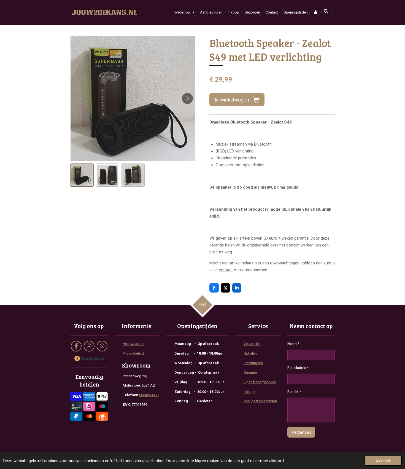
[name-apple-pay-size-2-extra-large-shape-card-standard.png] (102, 396)
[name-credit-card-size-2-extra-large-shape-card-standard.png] (76, 406)
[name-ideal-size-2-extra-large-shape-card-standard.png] (89, 406)
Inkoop (249, 392)
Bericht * (294, 392)
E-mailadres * (298, 368)
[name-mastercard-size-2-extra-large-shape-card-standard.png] (89, 416)
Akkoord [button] (383, 461)
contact (226, 269)
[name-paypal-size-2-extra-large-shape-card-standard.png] (76, 416)
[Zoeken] (326, 11)
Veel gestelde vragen (260, 401)
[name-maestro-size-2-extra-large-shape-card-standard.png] (102, 406)
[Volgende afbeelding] (187, 98)
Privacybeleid (133, 353)
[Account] (315, 12)
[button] (82, 175)
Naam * (293, 344)
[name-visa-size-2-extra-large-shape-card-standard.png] (76, 396)
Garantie (250, 372)
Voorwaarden (133, 344)
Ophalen (250, 353)
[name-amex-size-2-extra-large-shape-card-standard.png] (89, 396)
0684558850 (148, 395)
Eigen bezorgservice (260, 382)
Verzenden (252, 344)
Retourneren (253, 363)
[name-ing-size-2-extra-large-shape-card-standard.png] (102, 416)
